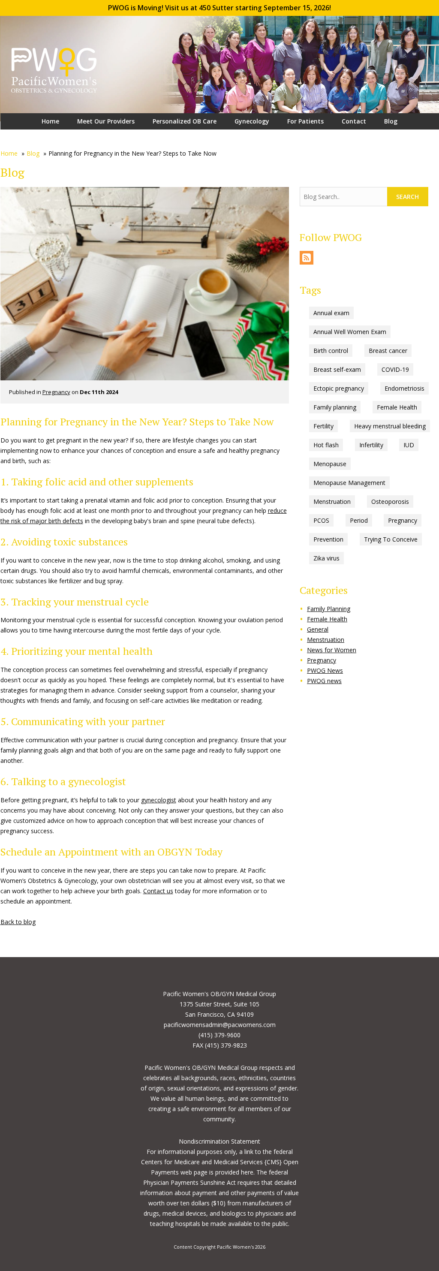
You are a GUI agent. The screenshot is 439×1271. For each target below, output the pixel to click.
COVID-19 (395, 369)
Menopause (329, 464)
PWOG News (325, 670)
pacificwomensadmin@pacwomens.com (220, 1025)
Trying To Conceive (391, 539)
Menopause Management (349, 483)
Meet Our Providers (106, 121)
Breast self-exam (337, 369)
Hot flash (326, 445)
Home (50, 121)
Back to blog (18, 922)
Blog (390, 121)
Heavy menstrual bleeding (390, 426)
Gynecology (252, 121)
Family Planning (328, 609)
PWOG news (324, 681)
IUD (408, 445)
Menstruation (332, 501)
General (317, 629)
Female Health (397, 407)
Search (407, 197)
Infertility (371, 445)
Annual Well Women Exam (349, 332)
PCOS (321, 520)
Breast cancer (388, 350)
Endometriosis (404, 388)
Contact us (158, 891)
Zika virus (326, 558)
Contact (354, 121)
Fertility (323, 426)
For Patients (305, 121)
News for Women (331, 650)
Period (359, 520)
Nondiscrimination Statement (219, 1141)
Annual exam (331, 313)
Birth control (330, 350)
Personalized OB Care (184, 121)
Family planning (334, 407)
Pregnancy (56, 392)
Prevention (328, 539)
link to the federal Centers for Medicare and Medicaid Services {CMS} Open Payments (219, 1162)
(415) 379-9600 (219, 1035)
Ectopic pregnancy (338, 388)
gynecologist (158, 800)
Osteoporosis (390, 501)
